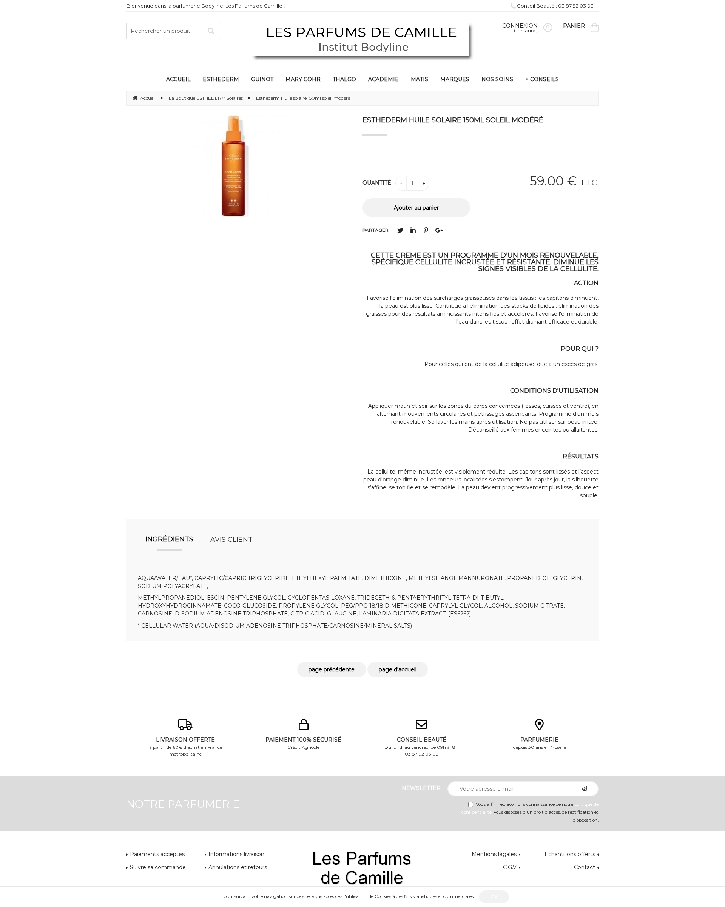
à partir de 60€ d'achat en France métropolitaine (185, 746)
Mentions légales (494, 854)
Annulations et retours (237, 867)
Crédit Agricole (303, 743)
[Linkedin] (413, 230)
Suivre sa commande (158, 867)
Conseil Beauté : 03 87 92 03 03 (555, 6)
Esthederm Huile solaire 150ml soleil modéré (452, 120)
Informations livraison (236, 854)
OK (494, 896)
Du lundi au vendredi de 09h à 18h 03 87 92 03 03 (421, 746)
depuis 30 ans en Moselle (539, 743)
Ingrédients (169, 539)
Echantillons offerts (570, 854)
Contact (584, 867)
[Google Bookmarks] (438, 230)
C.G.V (510, 867)
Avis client (231, 539)
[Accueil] (362, 40)
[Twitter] (400, 230)
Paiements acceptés (157, 854)
